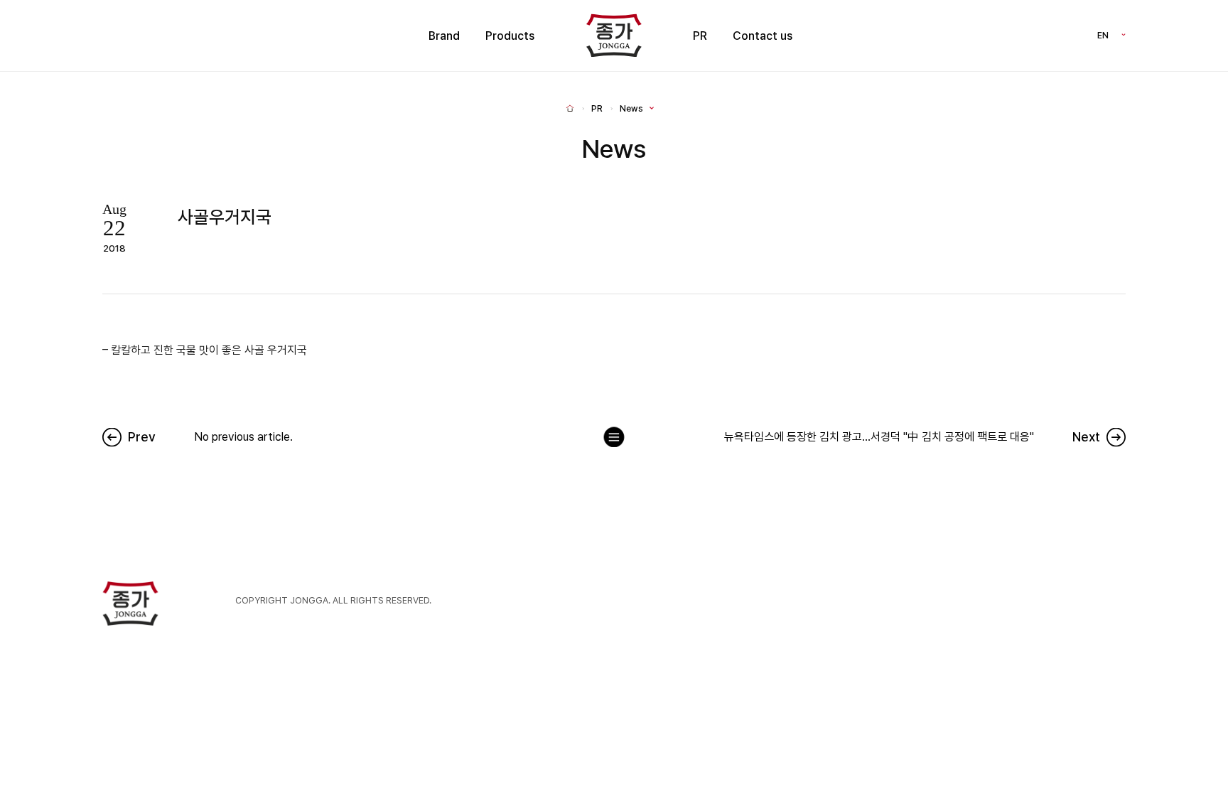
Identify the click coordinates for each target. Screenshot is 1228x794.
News (631, 109)
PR (700, 36)
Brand (444, 36)
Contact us (762, 36)
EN (1103, 35)
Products (509, 36)
